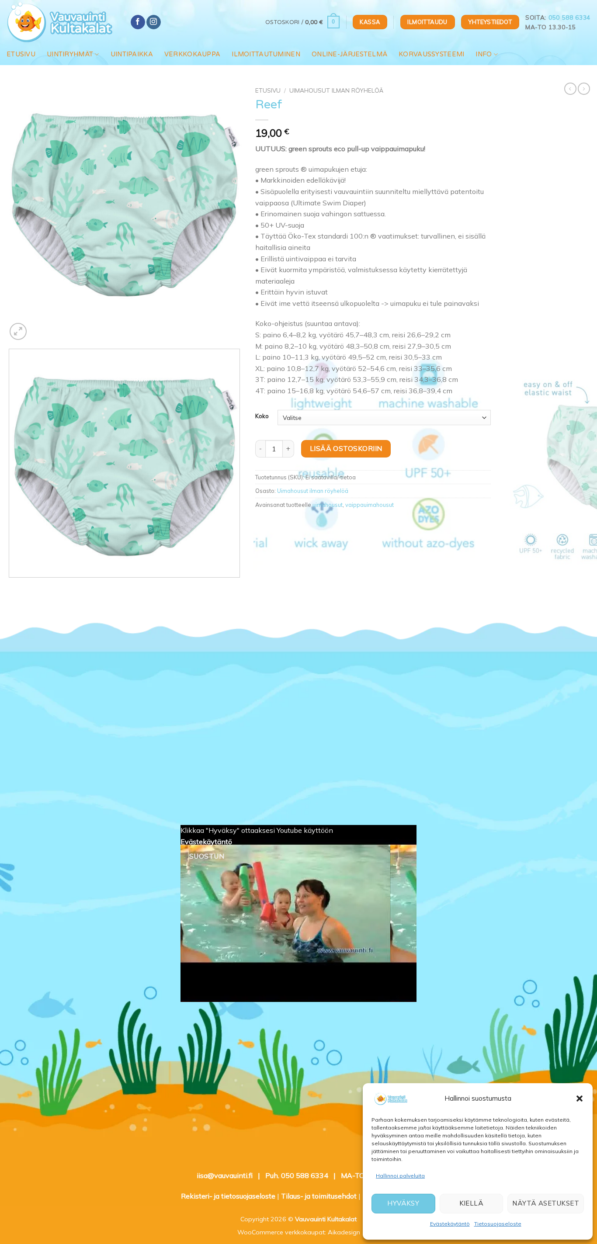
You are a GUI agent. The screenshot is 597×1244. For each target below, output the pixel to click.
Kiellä (471, 1203)
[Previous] (10, 586)
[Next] (39, 326)
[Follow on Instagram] (153, 22)
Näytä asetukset (545, 1203)
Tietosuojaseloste (497, 1223)
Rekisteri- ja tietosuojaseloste (228, 1196)
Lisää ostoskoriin (346, 448)
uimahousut (327, 504)
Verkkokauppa (192, 54)
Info (484, 54)
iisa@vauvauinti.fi (225, 1175)
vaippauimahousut (369, 504)
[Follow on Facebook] (138, 22)
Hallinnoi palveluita (400, 1175)
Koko (262, 416)
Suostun (206, 856)
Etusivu (21, 54)
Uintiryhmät (70, 54)
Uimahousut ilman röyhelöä (336, 90)
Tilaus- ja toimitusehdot (319, 1196)
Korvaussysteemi (431, 54)
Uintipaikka (132, 54)
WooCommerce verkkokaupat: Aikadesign (298, 1232)
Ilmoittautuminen (266, 54)
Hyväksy (403, 1203)
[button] (579, 1098)
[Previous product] (584, 89)
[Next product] (570, 89)
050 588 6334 (569, 17)
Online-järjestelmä (349, 54)
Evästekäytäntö (450, 1223)
